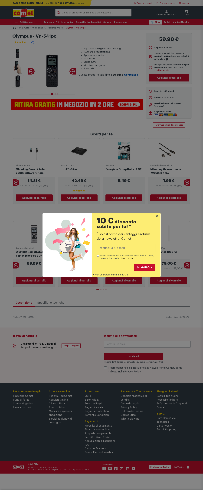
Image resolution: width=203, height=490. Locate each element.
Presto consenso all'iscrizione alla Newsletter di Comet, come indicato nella (127, 257)
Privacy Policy (126, 258)
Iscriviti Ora (144, 267)
